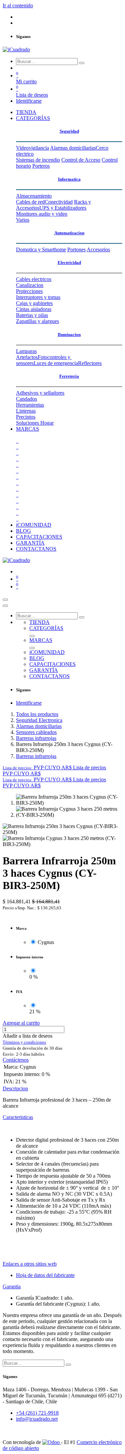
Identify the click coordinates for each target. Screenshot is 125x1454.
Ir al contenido (18, 5)
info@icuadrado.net (37, 1419)
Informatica (69, 179)
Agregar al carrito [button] (21, 1023)
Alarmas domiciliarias (39, 726)
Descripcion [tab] (15, 1088)
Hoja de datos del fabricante (45, 1275)
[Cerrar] (5, 606)
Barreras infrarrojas (36, 738)
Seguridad (69, 131)
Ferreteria (69, 376)
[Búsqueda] (81, 63)
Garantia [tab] (12, 1286)
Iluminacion (69, 334)
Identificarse (29, 101)
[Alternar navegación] (5, 600)
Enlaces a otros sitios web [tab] (30, 1264)
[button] (54, 767)
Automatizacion (69, 232)
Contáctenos (16, 1060)
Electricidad (69, 262)
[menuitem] (26, 112)
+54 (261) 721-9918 (37, 1413)
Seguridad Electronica (39, 720)
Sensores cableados (36, 732)
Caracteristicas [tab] (18, 1117)
